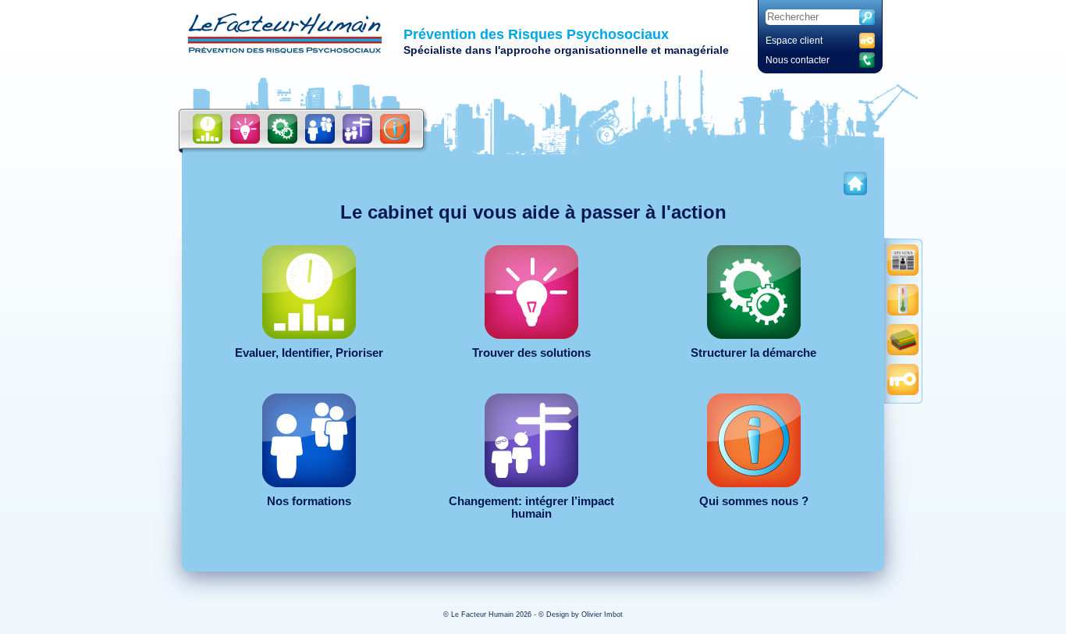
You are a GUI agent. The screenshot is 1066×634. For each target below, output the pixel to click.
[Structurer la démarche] (282, 129)
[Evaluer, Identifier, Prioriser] (207, 129)
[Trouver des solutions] (245, 129)
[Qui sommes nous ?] (395, 129)
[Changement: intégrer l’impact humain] (357, 129)
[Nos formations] (320, 129)
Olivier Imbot (602, 614)
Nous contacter (798, 60)
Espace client (794, 40)
